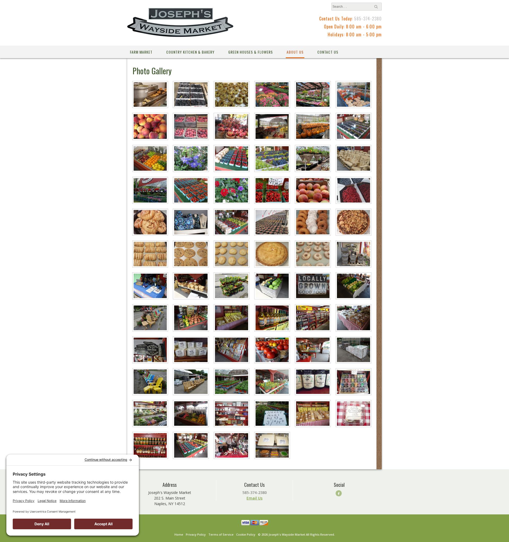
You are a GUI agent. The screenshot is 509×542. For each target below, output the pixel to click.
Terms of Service (221, 534)
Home (178, 534)
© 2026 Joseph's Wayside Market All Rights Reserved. (296, 534)
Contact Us (327, 52)
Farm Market (141, 52)
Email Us (254, 498)
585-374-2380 (368, 18)
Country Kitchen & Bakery (190, 52)
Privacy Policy (196, 534)
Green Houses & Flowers (250, 52)
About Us (295, 52)
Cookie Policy (245, 534)
